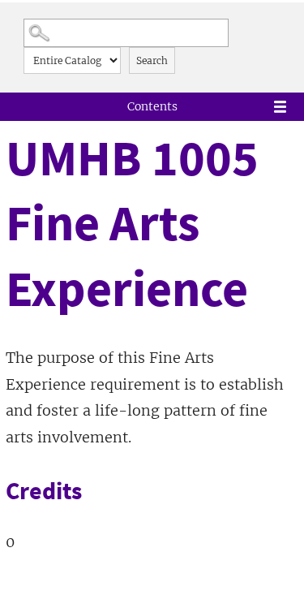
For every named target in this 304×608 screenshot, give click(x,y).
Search (152, 60)
